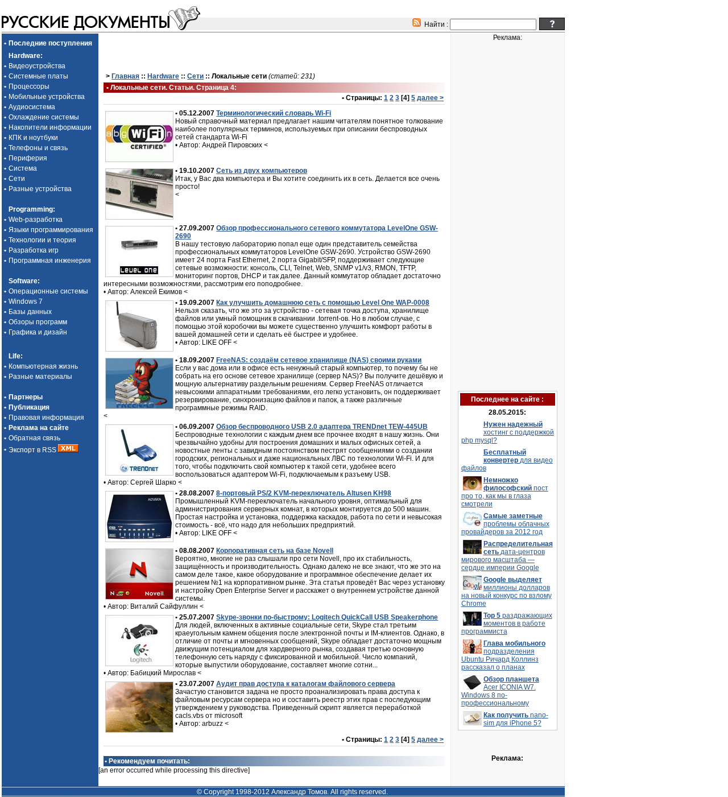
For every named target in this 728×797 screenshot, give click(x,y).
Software (23, 281)
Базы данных (30, 312)
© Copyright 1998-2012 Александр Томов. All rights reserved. (292, 792)
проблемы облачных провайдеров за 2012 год (505, 524)
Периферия (28, 158)
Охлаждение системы (44, 117)
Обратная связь (34, 438)
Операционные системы (48, 291)
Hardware (24, 56)
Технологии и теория (42, 240)
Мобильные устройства (47, 97)
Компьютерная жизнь (43, 366)
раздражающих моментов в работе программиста (506, 623)
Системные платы (38, 76)
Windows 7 (26, 301)
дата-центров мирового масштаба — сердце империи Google (507, 556)
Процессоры (29, 86)
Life (14, 356)
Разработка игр (34, 250)
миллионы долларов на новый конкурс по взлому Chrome (506, 592)
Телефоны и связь (38, 148)
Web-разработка (36, 220)
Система (23, 168)
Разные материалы (40, 377)
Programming (31, 209)
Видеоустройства (37, 66)
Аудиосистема (32, 107)
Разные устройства (40, 189)
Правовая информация (46, 418)
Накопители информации (50, 127)
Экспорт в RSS (33, 450)
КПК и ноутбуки (33, 138)
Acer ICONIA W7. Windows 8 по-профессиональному (500, 691)
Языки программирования (51, 230)
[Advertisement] (274, 52)
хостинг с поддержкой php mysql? (507, 432)
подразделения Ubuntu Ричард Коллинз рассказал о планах (503, 655)
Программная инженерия (50, 261)
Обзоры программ (38, 322)
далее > (430, 98)
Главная (125, 76)
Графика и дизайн (38, 332)
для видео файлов (507, 460)
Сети (17, 179)
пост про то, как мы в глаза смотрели (504, 492)
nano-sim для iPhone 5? (515, 719)
